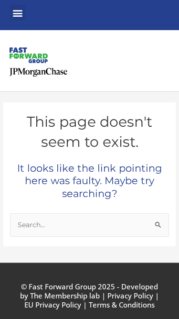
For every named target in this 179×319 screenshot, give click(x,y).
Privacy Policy (130, 295)
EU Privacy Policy (52, 304)
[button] (17, 13)
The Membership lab (65, 295)
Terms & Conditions (122, 304)
